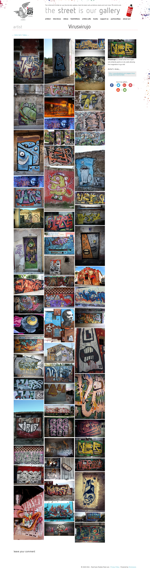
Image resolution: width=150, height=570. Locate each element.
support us (104, 19)
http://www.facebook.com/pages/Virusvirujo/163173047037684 (122, 74)
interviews (57, 19)
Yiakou (25, 35)
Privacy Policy (114, 567)
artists (47, 19)
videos (65, 19)
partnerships (116, 19)
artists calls (86, 19)
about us (126, 19)
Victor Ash (16, 35)
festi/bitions (75, 19)
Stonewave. (132, 567)
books (95, 19)
